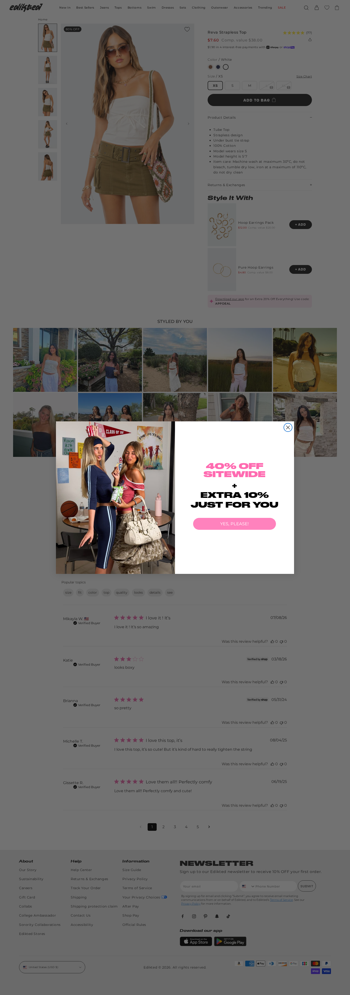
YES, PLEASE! (234, 523)
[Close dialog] (288, 427)
